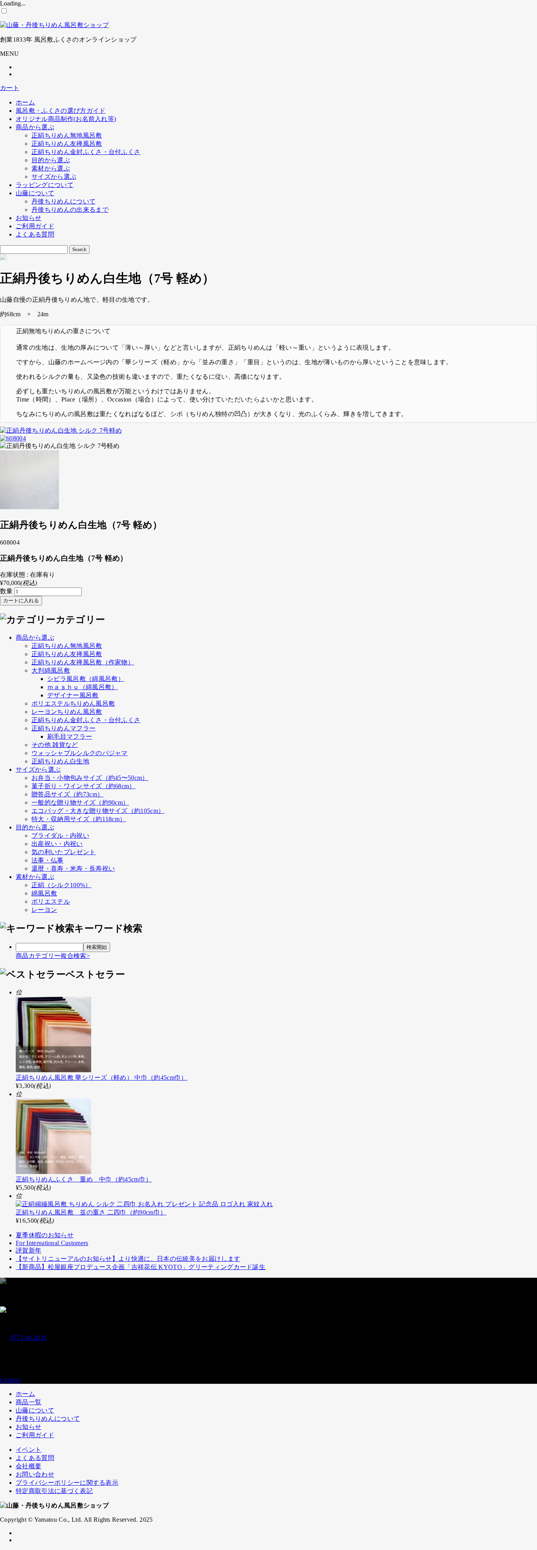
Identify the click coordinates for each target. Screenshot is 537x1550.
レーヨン (44, 909)
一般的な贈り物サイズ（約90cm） (80, 802)
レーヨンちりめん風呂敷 (66, 711)
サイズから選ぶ (53, 176)
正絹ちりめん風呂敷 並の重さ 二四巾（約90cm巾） (91, 1212)
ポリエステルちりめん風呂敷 (73, 703)
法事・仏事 (47, 860)
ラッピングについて (45, 185)
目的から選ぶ (50, 160)
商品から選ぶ (35, 127)
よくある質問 (35, 234)
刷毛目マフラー (69, 736)
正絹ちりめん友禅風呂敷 (66, 143)
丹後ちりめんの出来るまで (70, 209)
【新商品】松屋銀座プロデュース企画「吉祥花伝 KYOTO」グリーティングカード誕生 (140, 1267)
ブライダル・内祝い (60, 835)
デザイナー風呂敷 (73, 695)
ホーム (25, 102)
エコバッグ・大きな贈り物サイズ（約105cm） (97, 810)
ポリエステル (50, 901)
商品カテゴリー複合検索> (53, 955)
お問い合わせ (35, 1474)
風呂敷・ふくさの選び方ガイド (60, 110)
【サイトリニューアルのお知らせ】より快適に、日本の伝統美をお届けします (128, 1258)
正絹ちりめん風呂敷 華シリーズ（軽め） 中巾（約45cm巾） (102, 1077)
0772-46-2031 (28, 1337)
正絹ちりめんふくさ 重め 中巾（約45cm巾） (84, 1179)
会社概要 (28, 1466)
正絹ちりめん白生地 (60, 761)
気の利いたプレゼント (63, 852)
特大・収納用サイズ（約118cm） (78, 819)
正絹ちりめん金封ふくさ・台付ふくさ (85, 152)
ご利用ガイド (35, 226)
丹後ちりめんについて (63, 201)
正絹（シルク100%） (61, 885)
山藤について (35, 193)
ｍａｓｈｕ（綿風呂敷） (82, 687)
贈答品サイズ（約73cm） (67, 794)
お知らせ (28, 218)
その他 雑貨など (54, 744)
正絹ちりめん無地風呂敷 (66, 135)
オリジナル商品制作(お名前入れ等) (66, 119)
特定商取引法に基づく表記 (54, 1491)
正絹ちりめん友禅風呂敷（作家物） (82, 662)
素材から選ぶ (50, 168)
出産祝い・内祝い (57, 843)
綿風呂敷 (44, 893)
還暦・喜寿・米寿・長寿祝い (73, 868)
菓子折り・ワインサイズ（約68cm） (83, 786)
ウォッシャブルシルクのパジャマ (79, 753)
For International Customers (52, 1243)
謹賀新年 (28, 1250)
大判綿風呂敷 (50, 670)
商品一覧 (28, 1402)
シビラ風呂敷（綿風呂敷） (85, 678)
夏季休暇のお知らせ (45, 1235)
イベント (28, 1449)
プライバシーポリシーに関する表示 (67, 1482)
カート (9, 87)
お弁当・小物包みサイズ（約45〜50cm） (90, 777)
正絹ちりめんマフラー (63, 728)
